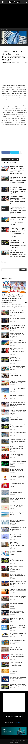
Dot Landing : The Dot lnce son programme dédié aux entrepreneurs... (17, 536)
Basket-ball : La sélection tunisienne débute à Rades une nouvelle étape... (17, 507)
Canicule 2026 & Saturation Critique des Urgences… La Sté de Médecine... (17, 335)
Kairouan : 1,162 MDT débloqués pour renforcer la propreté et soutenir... (18, 583)
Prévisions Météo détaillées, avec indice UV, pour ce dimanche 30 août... (18, 342)
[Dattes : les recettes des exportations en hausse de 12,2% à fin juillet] (5, 575)
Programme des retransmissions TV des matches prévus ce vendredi (18, 426)
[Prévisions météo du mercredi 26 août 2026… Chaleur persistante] (5, 591)
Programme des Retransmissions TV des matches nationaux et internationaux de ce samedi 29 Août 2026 (18, 244)
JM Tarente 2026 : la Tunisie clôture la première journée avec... (17, 656)
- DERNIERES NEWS (4, 209)
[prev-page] (2, 262)
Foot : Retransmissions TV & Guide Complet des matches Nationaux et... (17, 312)
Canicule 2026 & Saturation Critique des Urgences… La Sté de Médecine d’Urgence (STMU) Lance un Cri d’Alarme (18, 210)
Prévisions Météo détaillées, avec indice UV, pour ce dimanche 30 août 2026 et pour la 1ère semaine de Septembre (18, 221)
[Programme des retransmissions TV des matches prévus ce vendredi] (5, 426)
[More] (20, 152)
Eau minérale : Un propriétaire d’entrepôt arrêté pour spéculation (17, 522)
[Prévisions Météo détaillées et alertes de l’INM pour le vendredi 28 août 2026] (5, 448)
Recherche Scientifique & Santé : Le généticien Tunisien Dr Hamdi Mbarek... (18, 412)
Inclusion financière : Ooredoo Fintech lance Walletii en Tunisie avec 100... (18, 368)
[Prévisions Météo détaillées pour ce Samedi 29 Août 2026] (5, 383)
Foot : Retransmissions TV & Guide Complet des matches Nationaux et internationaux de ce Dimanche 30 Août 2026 (18, 180)
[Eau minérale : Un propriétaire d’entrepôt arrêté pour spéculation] (5, 522)
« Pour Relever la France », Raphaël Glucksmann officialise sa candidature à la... (17, 568)
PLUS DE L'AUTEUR (9, 162)
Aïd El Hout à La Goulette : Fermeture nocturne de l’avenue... (16, 553)
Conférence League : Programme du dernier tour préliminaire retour (18, 463)
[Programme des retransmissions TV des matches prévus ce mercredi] (5, 560)
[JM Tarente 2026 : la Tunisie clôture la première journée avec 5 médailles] (5, 656)
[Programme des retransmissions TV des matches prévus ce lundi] (5, 686)
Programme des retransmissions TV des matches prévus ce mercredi (18, 560)
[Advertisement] (14, 73)
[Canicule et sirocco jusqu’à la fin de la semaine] (5, 671)
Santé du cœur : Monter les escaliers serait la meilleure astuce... (17, 605)
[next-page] (5, 262)
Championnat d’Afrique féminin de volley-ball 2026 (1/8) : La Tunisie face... (17, 327)
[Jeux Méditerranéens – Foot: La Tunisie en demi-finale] (5, 529)
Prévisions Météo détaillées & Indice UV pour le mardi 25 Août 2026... (17, 627)
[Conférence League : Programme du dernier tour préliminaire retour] (5, 463)
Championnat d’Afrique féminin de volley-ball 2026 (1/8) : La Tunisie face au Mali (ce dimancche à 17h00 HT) (18, 200)
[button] (2, 2)
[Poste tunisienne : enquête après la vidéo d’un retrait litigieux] (5, 635)
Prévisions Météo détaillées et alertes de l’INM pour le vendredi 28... (18, 448)
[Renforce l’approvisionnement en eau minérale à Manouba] (5, 434)
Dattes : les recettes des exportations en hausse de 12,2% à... (18, 576)
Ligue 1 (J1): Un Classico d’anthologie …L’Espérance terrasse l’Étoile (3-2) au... (16, 664)
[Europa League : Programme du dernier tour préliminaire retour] (5, 478)
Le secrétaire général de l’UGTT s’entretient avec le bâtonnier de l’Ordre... (18, 485)
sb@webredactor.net (18, 722)
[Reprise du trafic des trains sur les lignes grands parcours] (5, 419)
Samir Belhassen (4, 302)
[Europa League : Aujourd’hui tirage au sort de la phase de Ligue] (5, 397)
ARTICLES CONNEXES (10, 160)
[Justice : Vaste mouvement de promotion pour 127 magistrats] (5, 456)
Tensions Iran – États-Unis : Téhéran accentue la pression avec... (17, 620)
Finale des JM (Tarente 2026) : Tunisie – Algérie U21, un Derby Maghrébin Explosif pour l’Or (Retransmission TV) (17, 170)
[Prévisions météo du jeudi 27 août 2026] (5, 514)
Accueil (2, 29)
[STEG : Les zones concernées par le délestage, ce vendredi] (5, 390)
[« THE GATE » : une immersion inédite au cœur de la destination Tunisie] (5, 642)
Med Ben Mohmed (7, 62)
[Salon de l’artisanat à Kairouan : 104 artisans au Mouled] (5, 649)
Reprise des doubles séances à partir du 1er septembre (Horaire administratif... (18, 404)
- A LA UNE (8, 29)
